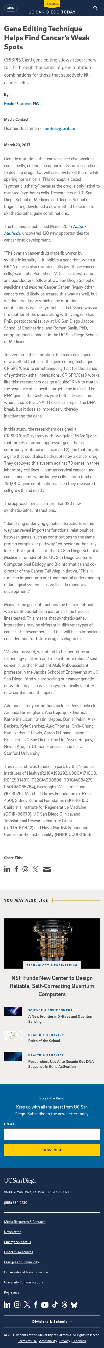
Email (10, 1124)
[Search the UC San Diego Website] (95, 8)
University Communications (24, 1282)
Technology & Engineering (52, 965)
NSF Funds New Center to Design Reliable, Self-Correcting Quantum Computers (52, 985)
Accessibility (48, 1341)
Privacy (64, 1341)
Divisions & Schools (50, 1321)
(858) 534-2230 (15, 1202)
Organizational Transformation (26, 1272)
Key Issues (11, 1292)
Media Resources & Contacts (24, 1221)
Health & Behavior (46, 1034)
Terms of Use (27, 1341)
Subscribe (52, 1150)
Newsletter (12, 1232)
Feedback (79, 1341)
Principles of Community (21, 1262)
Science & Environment (50, 1010)
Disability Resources (18, 1252)
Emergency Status (17, 1242)
